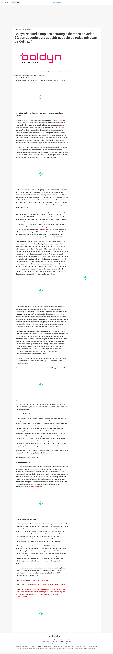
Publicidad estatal (93, 646)
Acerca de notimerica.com (22, 646)
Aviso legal (32, 646)
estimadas (45, 229)
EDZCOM (57, 128)
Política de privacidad (69, 646)
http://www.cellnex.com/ (40, 580)
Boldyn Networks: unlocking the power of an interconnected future (54, 71)
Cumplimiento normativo (44, 646)
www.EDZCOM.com (35, 486)
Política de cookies (57, 646)
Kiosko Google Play (80, 646)
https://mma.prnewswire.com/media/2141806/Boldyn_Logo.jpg (43, 584)
